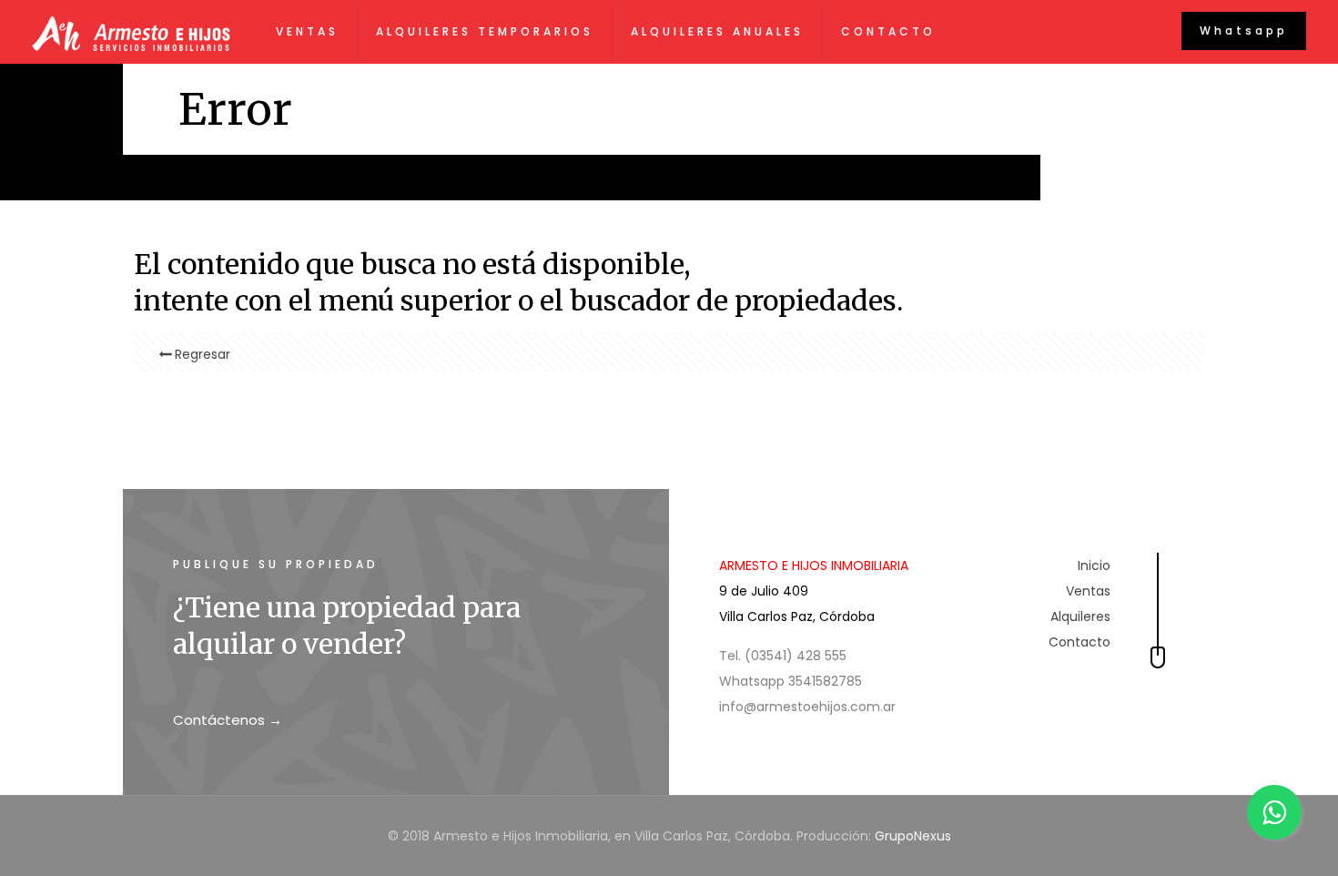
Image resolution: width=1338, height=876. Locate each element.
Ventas (1088, 591)
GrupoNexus (913, 836)
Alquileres (1080, 616)
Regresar (202, 354)
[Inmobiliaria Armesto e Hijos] (131, 32)
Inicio (1094, 565)
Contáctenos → (227, 719)
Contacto (1079, 642)
